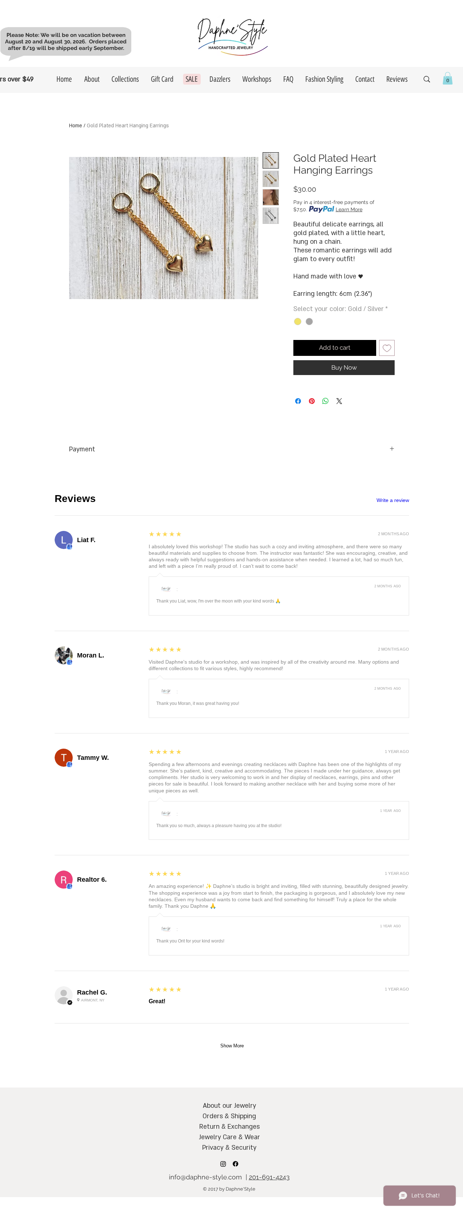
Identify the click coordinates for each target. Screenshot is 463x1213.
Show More (232, 1045)
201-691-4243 (269, 1177)
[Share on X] (339, 401)
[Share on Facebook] (298, 401)
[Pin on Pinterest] (311, 401)
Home (75, 125)
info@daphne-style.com (205, 1177)
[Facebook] (235, 1163)
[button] (447, 78)
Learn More (349, 209)
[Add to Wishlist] (387, 348)
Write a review (393, 500)
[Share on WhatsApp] (325, 401)
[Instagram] (223, 1163)
